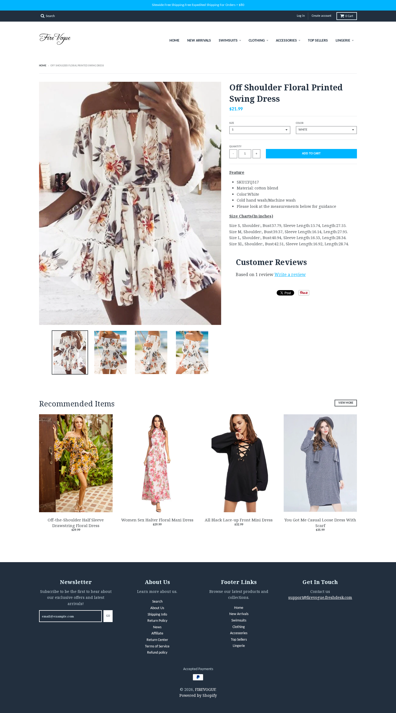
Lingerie (343, 41)
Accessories (286, 41)
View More (345, 403)
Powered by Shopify (198, 695)
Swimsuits (228, 41)
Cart (349, 16)
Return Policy (157, 621)
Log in (301, 16)
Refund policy (157, 653)
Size (231, 123)
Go (108, 615)
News (157, 627)
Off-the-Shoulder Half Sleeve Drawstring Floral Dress (76, 522)
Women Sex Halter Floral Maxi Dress (157, 519)
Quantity (235, 146)
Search (157, 602)
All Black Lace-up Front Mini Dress (239, 519)
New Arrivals (199, 41)
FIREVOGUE (205, 689)
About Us (157, 608)
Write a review (290, 274)
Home (174, 41)
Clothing (257, 41)
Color (300, 123)
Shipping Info (157, 615)
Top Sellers (318, 41)
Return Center (157, 640)
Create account (321, 16)
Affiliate (157, 633)
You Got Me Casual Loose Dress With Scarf (320, 522)
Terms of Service (157, 646)
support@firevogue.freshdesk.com (320, 597)
